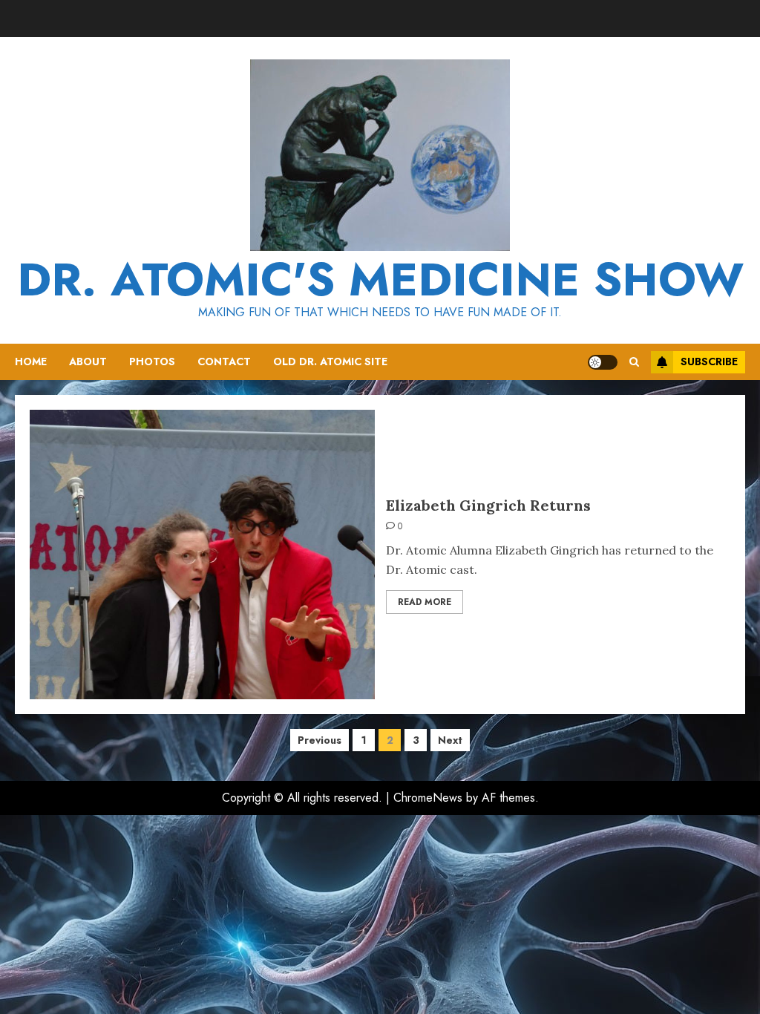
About (88, 361)
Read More (424, 602)
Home (31, 361)
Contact (224, 361)
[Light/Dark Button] (603, 362)
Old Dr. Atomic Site (330, 361)
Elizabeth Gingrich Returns (488, 505)
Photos (152, 361)
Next (450, 740)
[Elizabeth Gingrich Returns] (202, 554)
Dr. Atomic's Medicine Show (380, 279)
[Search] (634, 361)
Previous (319, 740)
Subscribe (709, 361)
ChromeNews (427, 797)
